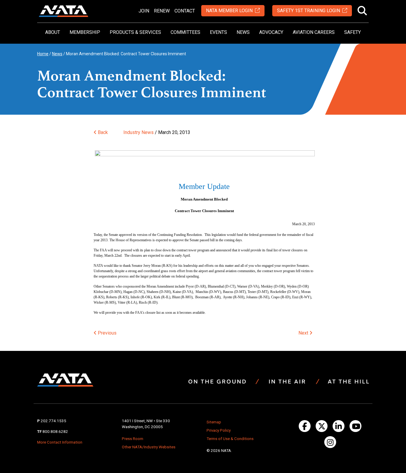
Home (42, 53)
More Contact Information (59, 442)
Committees (185, 32)
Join (144, 11)
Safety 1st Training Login (308, 10)
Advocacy (271, 32)
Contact (184, 11)
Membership (85, 32)
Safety (352, 32)
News (243, 32)
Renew (162, 11)
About (52, 32)
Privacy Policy (219, 430)
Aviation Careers (314, 32)
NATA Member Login (229, 10)
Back (102, 132)
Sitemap (214, 422)
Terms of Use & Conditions (230, 438)
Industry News (138, 132)
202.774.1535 (53, 421)
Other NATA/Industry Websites (148, 447)
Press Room (132, 438)
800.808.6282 (55, 431)
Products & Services (135, 32)
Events (218, 32)
